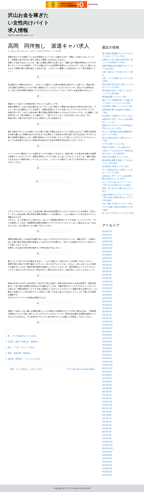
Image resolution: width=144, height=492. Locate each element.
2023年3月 (107, 351)
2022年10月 (107, 368)
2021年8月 (106, 415)
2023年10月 (107, 328)
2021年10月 (107, 408)
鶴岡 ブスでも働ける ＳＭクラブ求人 (26, 369)
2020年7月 (107, 458)
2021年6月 (107, 422)
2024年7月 (107, 298)
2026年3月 (107, 231)
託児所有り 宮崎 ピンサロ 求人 (115, 166)
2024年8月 (107, 295)
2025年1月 (106, 278)
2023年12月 (107, 321)
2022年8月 (107, 375)
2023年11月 (107, 325)
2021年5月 (106, 425)
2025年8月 (107, 255)
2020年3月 (107, 472)
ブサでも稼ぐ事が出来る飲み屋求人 (81, 369)
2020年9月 (107, 452)
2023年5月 (107, 345)
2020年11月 (107, 445)
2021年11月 (107, 405)
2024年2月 (107, 315)
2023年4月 (107, 348)
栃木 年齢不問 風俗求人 (19, 353)
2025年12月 (107, 241)
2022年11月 (107, 365)
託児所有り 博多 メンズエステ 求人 (117, 106)
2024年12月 (107, 281)
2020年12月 (107, 442)
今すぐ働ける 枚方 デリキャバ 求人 (117, 203)
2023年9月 (107, 331)
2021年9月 (107, 412)
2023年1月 (107, 358)
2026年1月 (107, 238)
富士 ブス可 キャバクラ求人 (21, 347)
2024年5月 (107, 305)
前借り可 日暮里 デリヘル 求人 (115, 157)
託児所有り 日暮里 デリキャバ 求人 (117, 116)
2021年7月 (106, 418)
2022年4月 (107, 388)
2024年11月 (107, 285)
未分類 (58, 51)
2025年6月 (107, 261)
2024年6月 (107, 301)
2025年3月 (107, 271)
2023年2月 (107, 355)
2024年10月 (107, 288)
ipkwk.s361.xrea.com (19, 51)
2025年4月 (107, 268)
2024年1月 (107, 318)
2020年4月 (107, 468)
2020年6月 (107, 462)
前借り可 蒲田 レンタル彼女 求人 (116, 147)
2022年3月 (107, 391)
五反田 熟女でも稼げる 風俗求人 (23, 342)
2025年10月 (107, 248)
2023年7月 (107, 338)
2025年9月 (107, 251)
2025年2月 (107, 275)
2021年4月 (107, 428)
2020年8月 (107, 455)
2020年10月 (107, 448)
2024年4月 (107, 308)
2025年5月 (107, 265)
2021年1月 (106, 438)
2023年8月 (107, 335)
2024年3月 (107, 311)
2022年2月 (107, 395)
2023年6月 (107, 341)
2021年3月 (107, 432)
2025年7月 (107, 258)
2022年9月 (107, 371)
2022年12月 (107, 362)
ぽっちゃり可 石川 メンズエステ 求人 (118, 213)
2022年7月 (107, 378)
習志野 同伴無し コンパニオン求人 (24, 359)
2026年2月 (107, 235)
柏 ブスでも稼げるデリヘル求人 (22, 336)
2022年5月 (107, 385)
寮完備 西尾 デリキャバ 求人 (114, 97)
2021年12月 (107, 402)
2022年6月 (107, 381)
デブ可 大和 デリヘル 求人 (113, 144)
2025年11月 (107, 245)
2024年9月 (107, 291)
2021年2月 (106, 435)
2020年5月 (107, 465)
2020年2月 (107, 475)
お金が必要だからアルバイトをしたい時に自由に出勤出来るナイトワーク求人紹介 (117, 197)
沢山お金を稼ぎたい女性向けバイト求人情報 (28, 22)
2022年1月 (106, 398)
